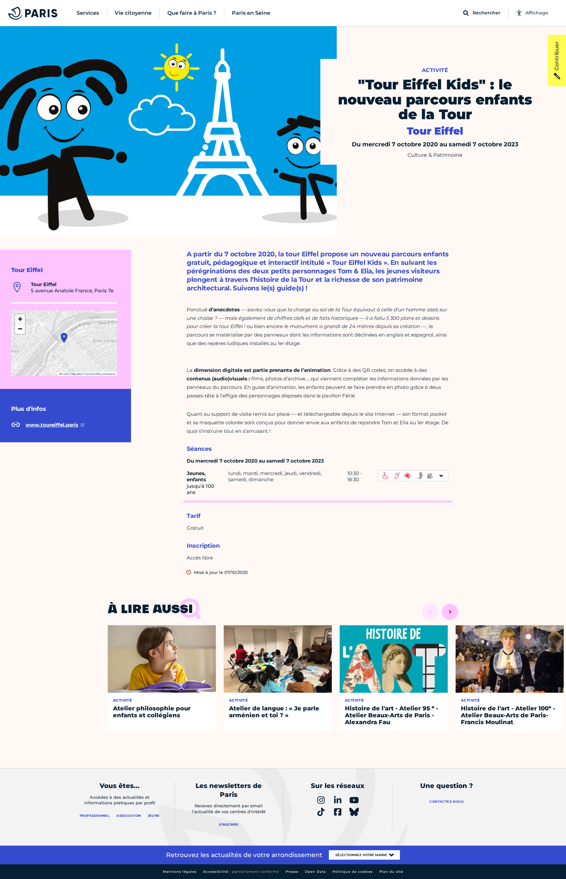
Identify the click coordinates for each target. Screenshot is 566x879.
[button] (64, 338)
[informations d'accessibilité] (413, 475)
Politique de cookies (352, 872)
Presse (292, 872)
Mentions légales (180, 872)
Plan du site (391, 872)
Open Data (315, 872)
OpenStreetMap (93, 373)
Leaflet (65, 373)
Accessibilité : (241, 872)
